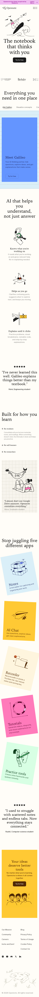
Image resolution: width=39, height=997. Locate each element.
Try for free (19, 60)
